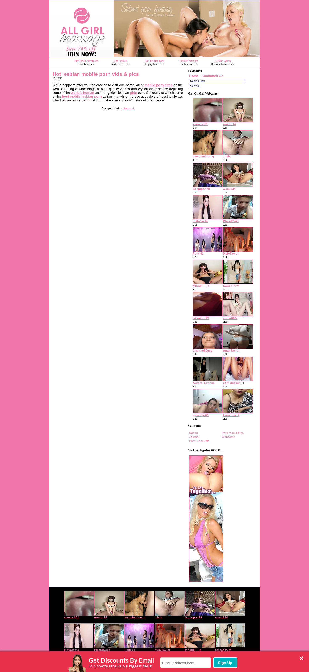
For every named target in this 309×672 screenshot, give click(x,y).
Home (194, 76)
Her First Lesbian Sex (86, 60)
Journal (128, 108)
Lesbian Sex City (189, 60)
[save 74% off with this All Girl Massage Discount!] (154, 56)
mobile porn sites (158, 85)
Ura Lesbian (120, 60)
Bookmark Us (212, 76)
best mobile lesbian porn (82, 96)
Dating (193, 432)
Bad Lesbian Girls (154, 60)
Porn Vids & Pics (233, 432)
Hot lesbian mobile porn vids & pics (96, 74)
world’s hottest (82, 92)
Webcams (228, 436)
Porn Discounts (199, 440)
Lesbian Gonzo (223, 60)
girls (133, 92)
